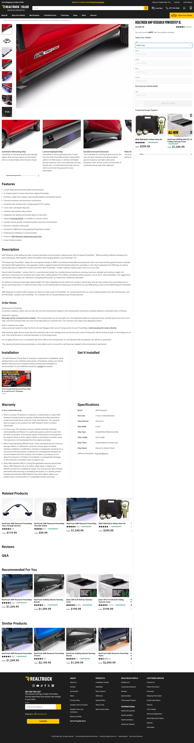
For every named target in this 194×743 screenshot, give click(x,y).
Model (137, 59)
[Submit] (58, 707)
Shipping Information (154, 696)
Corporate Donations (128, 687)
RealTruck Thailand (127, 724)
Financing (150, 691)
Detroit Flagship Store (78, 721)
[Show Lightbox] (72, 66)
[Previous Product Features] (3, 175)
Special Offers (100, 700)
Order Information (153, 687)
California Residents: (93, 453)
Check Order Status (153, 700)
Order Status (187, 2)
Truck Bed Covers (50, 15)
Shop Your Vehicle (18, 15)
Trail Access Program (128, 700)
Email (27, 702)
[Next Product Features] (38, 175)
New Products (34, 15)
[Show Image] (7, 29)
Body (136, 68)
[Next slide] (191, 154)
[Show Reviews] (184, 27)
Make (137, 50)
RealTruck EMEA (127, 715)
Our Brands (74, 691)
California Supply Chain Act (108, 736)
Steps (75, 15)
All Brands (99, 696)
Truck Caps (65, 15)
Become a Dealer (76, 716)
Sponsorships (126, 696)
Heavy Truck (100, 705)
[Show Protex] (7, 41)
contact (40, 366)
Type (136, 91)
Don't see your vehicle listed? (146, 86)
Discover (93, 15)
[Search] (146, 8)
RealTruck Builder (97, 2)
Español (149, 723)
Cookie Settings (123, 736)
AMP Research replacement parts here (26, 236)
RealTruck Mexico (127, 720)
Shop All (4, 15)
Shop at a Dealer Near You (161, 2)
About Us (73, 682)
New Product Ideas (102, 709)
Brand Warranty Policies (155, 718)
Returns (149, 705)
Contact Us (151, 682)
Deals (84, 15)
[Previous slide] (136, 154)
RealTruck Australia (128, 711)
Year (136, 42)
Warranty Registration (154, 714)
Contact (177, 2)
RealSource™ (125, 682)
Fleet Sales (150, 727)
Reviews (124, 691)
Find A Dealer (151, 709)
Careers (72, 687)
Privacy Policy (75, 700)
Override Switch (17, 218)
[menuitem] (4, 15)
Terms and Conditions (136, 736)
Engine (137, 77)
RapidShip (99, 687)
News (72, 696)
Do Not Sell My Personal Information (87, 736)
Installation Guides (102, 682)
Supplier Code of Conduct (79, 705)
